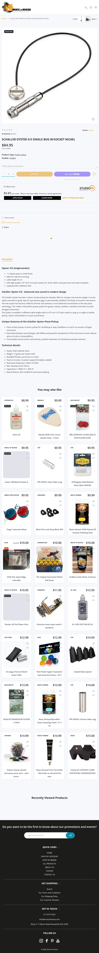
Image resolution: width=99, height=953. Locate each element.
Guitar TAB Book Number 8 (16, 482)
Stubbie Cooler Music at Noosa (82, 577)
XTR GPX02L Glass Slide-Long (49, 482)
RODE (73, 736)
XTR (38, 448)
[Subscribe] (70, 835)
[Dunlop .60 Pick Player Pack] (16, 606)
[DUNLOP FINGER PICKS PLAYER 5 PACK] (16, 701)
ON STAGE (8, 637)
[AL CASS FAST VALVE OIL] (82, 606)
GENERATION (42, 543)
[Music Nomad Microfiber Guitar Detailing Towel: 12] (49, 701)
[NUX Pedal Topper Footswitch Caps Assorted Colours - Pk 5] (49, 654)
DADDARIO (41, 495)
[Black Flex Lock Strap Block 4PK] (49, 512)
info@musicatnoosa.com (49, 919)
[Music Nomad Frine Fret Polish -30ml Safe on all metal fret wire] (49, 752)
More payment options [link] (72, 179)
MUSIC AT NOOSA (10, 448)
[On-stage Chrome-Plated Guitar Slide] (16, 654)
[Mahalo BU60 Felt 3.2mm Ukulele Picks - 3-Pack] (49, 417)
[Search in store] (90, 7)
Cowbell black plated (82, 672)
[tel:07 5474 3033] (86, 7)
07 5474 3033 (49, 914)
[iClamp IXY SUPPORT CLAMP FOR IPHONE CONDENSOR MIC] (82, 752)
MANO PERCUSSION (11, 495)
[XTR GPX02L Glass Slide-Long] (49, 464)
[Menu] (95, 7)
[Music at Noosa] (16, 7)
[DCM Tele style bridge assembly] (16, 559)
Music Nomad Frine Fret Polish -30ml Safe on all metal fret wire (49, 773)
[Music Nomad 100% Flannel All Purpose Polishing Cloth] (82, 512)
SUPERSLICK (8, 400)
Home (4, 18)
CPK (72, 637)
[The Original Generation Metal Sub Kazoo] (49, 559)
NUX (39, 637)
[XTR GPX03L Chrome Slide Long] (82, 701)
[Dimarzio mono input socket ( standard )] (49, 606)
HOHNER (7, 736)
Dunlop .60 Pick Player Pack (16, 624)
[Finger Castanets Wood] (16, 512)
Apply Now (18, 198)
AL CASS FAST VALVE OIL (82, 624)
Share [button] (6, 227)
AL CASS (73, 590)
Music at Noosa (52, 949)
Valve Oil (16, 434)
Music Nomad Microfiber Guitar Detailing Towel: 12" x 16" (49, 722)
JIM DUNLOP (75, 400)
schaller (91, 130)
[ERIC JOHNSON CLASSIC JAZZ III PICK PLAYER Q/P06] (82, 417)
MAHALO (40, 400)
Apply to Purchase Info (73, 198)
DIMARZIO (41, 590)
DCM (6, 543)
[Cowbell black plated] (82, 654)
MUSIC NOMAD (76, 495)
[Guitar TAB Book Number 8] (16, 464)
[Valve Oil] (16, 417)
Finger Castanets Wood (16, 529)
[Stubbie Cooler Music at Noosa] (82, 559)
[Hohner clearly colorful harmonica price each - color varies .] (16, 752)
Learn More (47, 198)
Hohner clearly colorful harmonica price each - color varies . (16, 773)
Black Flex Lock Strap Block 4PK (49, 529)
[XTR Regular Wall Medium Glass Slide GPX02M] (82, 464)
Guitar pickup (20, 154)
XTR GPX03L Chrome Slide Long (82, 719)
